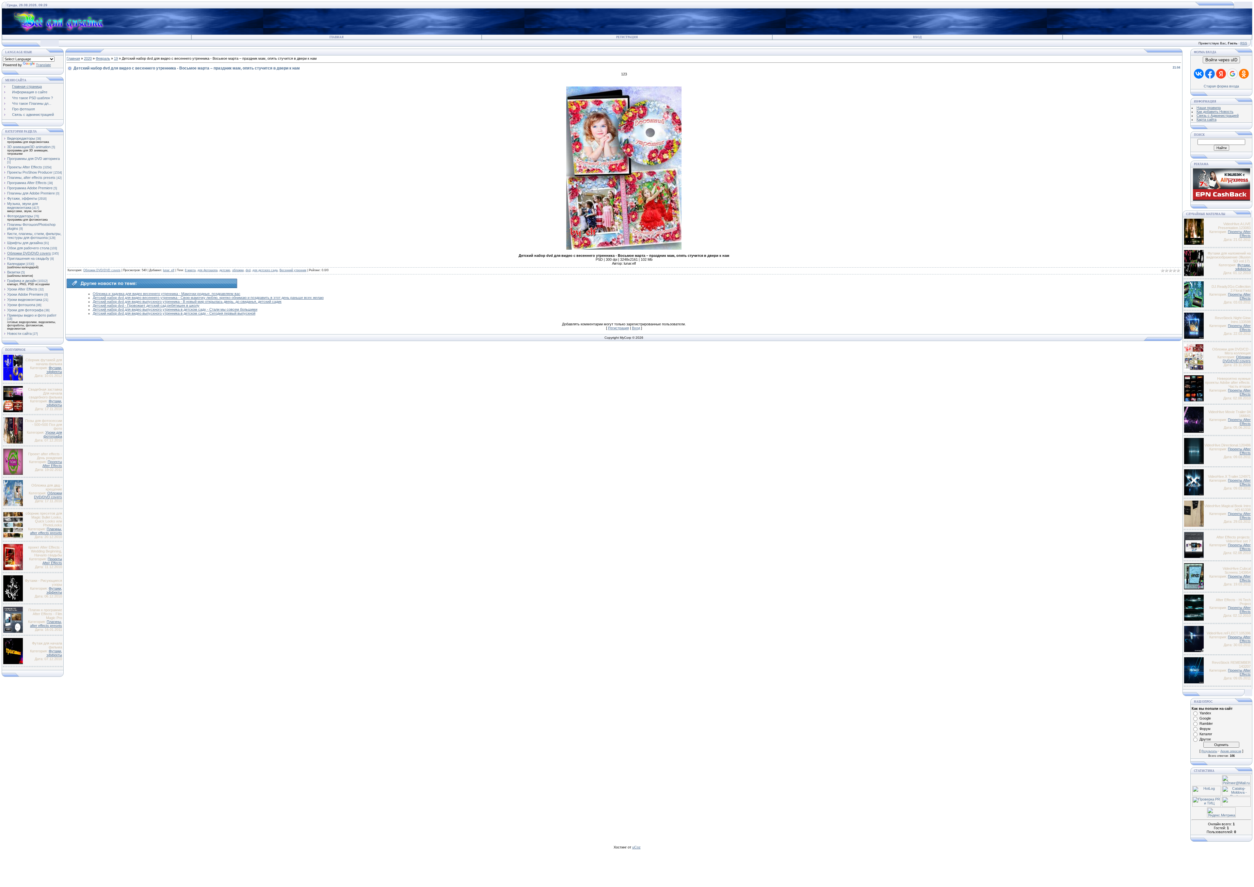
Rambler (1206, 723)
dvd (248, 270)
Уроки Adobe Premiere (25, 294)
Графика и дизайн (22, 281)
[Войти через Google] (1232, 74)
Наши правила (1209, 108)
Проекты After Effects (24, 167)
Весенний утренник (293, 270)
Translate (43, 65)
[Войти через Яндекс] (1221, 74)
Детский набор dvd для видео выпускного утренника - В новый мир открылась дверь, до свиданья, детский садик (187, 301)
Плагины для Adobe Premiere (31, 193)
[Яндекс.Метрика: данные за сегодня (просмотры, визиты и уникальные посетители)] (1221, 812)
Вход (917, 37)
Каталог (1205, 734)
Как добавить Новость (1215, 112)
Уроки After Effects (22, 289)
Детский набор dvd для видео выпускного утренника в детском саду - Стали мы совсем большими (175, 309)
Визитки (13, 272)
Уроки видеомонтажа (24, 300)
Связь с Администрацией (1218, 115)
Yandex (1205, 713)
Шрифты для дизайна (25, 243)
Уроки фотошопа (21, 305)
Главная (337, 37)
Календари (16, 264)
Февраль (103, 58)
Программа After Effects (27, 183)
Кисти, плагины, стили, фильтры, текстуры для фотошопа (34, 236)
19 (116, 58)
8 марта (190, 270)
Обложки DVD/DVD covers (29, 253)
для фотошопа (207, 270)
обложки (238, 270)
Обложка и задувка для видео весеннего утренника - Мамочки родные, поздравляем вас (166, 294)
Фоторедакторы (20, 216)
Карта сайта (1206, 119)
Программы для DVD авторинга (33, 159)
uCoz (636, 847)
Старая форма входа (1221, 86)
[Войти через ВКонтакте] (1199, 74)
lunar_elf (168, 270)
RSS (1243, 43)
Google (1205, 718)
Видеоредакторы (21, 138)
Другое (1205, 739)
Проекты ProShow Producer (30, 172)
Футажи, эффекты (22, 198)
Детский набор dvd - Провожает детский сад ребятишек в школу (146, 305)
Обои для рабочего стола (28, 248)
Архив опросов (1230, 751)
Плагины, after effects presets (31, 177)
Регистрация (627, 37)
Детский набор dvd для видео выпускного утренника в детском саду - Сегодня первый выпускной (174, 313)
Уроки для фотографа (25, 310)
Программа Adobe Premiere (30, 188)
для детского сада (265, 270)
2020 (88, 58)
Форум (1205, 729)
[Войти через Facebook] (1210, 74)
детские (224, 270)
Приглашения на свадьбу (28, 258)
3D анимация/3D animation (29, 147)
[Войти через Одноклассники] (1244, 74)
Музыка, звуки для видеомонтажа (22, 206)
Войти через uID (1221, 59)
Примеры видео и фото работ (31, 315)
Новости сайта (19, 333)
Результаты (1209, 751)
